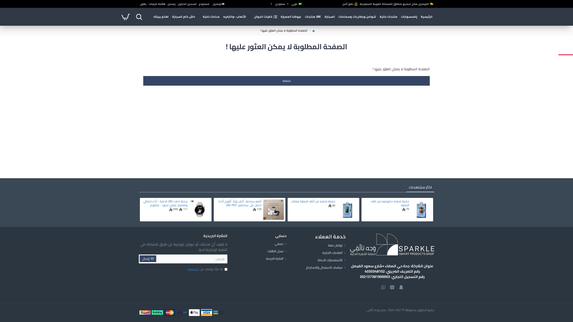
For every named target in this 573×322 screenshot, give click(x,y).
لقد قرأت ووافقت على (205, 269)
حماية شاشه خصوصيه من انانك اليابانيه (390, 203)
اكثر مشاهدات (420, 187)
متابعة (286, 80)
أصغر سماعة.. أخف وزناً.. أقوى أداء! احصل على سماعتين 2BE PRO (239, 203)
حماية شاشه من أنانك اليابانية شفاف (313, 201)
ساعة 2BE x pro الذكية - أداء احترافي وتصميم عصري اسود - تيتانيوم (165, 203)
